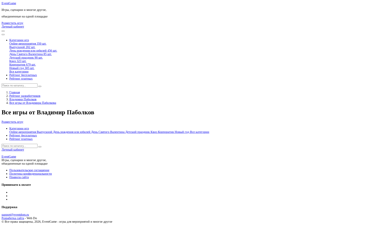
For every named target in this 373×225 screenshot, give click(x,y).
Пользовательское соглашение (29, 170)
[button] (19, 40)
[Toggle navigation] (3, 34)
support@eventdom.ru (15, 214)
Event (9, 3)
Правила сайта (19, 177)
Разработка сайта (13, 218)
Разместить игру (12, 23)
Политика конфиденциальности (30, 173)
